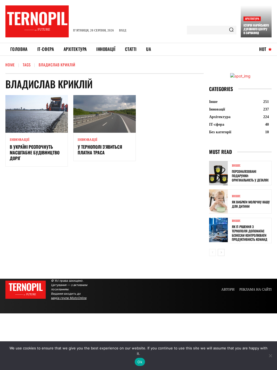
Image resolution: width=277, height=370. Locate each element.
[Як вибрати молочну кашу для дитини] (218, 201)
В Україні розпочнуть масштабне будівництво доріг (35, 152)
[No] (270, 355)
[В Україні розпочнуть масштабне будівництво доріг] (36, 114)
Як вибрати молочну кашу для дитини (251, 204)
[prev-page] (212, 252)
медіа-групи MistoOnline (69, 298)
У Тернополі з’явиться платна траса (100, 150)
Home (10, 64)
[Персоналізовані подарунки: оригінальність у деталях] (218, 173)
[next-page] (221, 252)
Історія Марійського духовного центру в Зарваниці (256, 29)
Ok (139, 362)
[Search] (231, 30)
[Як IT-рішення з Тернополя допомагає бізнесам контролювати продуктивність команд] (218, 230)
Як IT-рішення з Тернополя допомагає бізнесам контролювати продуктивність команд (249, 233)
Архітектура (252, 19)
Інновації (20, 139)
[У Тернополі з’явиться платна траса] (104, 114)
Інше (236, 165)
